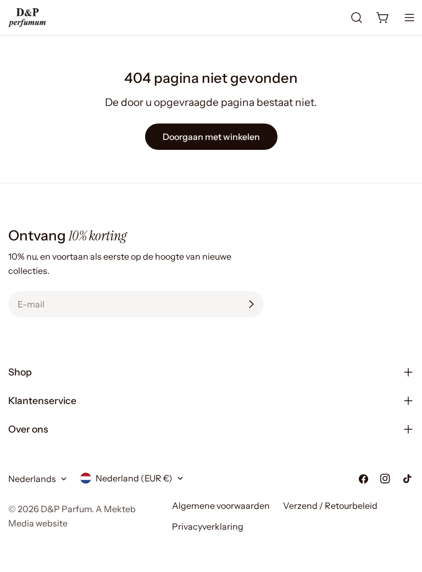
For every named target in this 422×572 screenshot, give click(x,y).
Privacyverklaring (207, 526)
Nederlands (32, 478)
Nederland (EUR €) (134, 478)
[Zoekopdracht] (357, 18)
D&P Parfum (66, 508)
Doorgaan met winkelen (211, 136)
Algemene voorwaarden (221, 505)
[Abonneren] (251, 304)
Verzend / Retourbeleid (330, 505)
